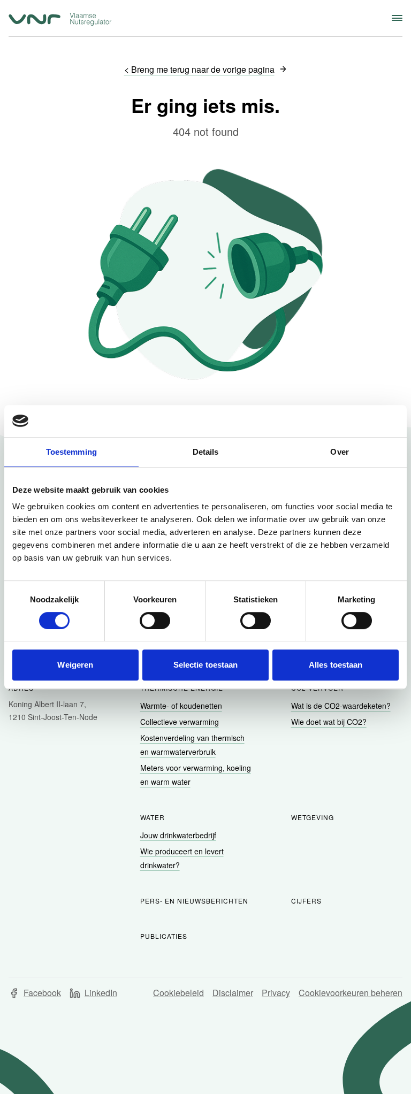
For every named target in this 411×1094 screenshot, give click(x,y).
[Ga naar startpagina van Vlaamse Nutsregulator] (60, 19)
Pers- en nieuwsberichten (194, 900)
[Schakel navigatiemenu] (397, 18)
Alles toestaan (335, 664)
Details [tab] (206, 451)
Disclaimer (232, 992)
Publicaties (163, 935)
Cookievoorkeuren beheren (350, 992)
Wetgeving (312, 817)
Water (152, 817)
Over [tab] (339, 451)
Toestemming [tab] (71, 451)
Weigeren (75, 664)
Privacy (276, 992)
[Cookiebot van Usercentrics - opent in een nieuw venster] (352, 421)
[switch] (155, 620)
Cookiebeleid (178, 992)
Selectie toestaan (205, 664)
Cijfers (306, 900)
